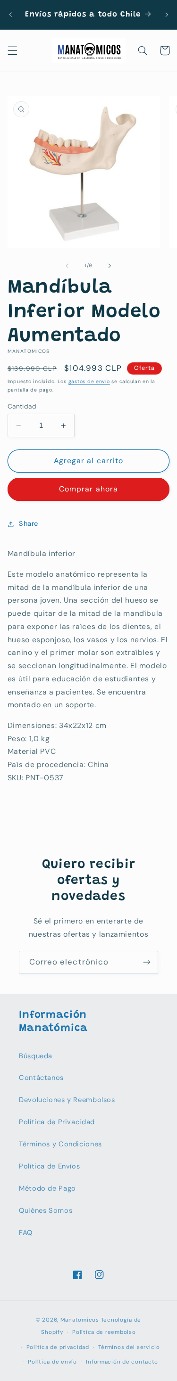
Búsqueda (35, 1056)
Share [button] (28, 523)
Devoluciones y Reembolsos (67, 1099)
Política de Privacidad (57, 1122)
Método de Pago (47, 1188)
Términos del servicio (129, 1347)
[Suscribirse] (147, 962)
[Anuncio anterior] (10, 14)
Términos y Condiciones (60, 1144)
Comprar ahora (88, 489)
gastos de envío (89, 381)
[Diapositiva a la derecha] (110, 265)
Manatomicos (79, 1320)
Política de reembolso (103, 1332)
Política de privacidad (57, 1347)
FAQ (26, 1232)
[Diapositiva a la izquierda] (67, 265)
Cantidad (22, 406)
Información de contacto (122, 1361)
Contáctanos (41, 1077)
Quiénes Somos (45, 1210)
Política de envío (52, 1361)
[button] (12, 50)
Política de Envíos (49, 1166)
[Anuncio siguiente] (166, 14)
